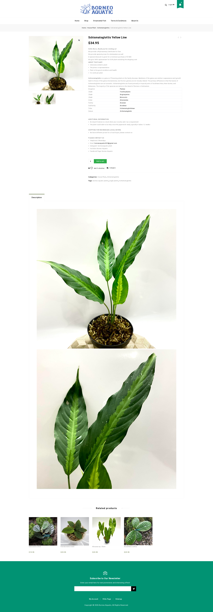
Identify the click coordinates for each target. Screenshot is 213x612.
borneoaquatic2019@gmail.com (106, 143)
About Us (134, 21)
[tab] (37, 197)
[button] (79, 40)
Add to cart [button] (50, 526)
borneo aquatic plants (100, 181)
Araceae (123, 103)
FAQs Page (107, 599)
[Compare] (36, 526)
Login (171, 4)
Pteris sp (181, 38)
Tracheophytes (125, 92)
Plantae (122, 89)
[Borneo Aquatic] (96, 8)
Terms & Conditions (118, 21)
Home (77, 21)
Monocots (123, 97)
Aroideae (123, 105)
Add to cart (100, 161)
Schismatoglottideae (127, 108)
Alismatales (124, 100)
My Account (93, 599)
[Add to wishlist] (45, 526)
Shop (86, 21)
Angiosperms (124, 94)
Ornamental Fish (99, 21)
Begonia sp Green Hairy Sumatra (178, 38)
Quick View (40, 526)
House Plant (91, 28)
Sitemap (118, 599)
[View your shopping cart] (181, 6)
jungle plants (113, 181)
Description (37, 197)
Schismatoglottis (103, 28)
